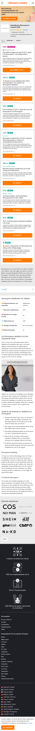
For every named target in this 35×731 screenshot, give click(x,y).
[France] (2, 699)
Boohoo (3, 659)
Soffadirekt (4, 671)
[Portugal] (2, 712)
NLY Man (4, 649)
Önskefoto (4, 664)
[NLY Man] (9, 513)
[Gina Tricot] (9, 525)
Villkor (3, 629)
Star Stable (4, 674)
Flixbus (3, 676)
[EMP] (26, 525)
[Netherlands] (2, 704)
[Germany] (2, 697)
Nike (2, 656)
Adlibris (3, 644)
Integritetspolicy (6, 627)
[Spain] (2, 707)
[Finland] (2, 690)
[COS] (9, 507)
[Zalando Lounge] (26, 513)
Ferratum (4, 642)
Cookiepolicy (5, 624)
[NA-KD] (9, 532)
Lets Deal (4, 669)
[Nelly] (26, 507)
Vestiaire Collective (7, 661)
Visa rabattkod (16, 70)
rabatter (18, 40)
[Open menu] (2, 3)
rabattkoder (9, 40)
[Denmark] (2, 687)
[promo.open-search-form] (33, 3)
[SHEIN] (9, 519)
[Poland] (2, 692)
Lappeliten (4, 652)
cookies (30, 723)
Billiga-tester (5, 639)
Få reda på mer (9, 18)
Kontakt (3, 622)
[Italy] (2, 702)
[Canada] (2, 714)
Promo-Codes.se (6, 619)
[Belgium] (2, 694)
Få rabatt (17, 98)
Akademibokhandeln (7, 678)
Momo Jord (4, 666)
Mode (4, 539)
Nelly (2, 647)
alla (2, 40)
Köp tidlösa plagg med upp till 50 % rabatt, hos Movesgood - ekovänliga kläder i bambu (17, 54)
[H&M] (26, 519)
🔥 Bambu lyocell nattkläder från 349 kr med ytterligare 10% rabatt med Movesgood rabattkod (16, 83)
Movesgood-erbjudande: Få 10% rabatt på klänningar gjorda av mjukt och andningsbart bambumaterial (17, 140)
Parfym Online (5, 654)
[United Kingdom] (2, 709)
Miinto (3, 637)
